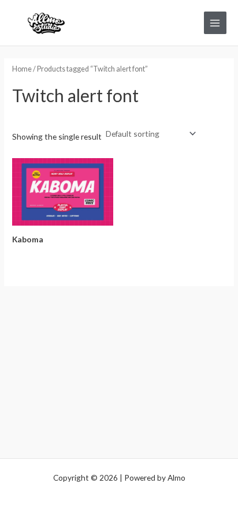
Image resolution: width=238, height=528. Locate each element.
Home (22, 69)
